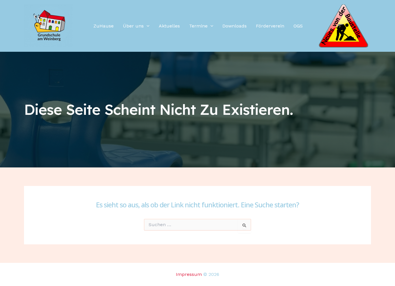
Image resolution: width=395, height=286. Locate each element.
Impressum (189, 274)
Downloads (234, 26)
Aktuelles (169, 26)
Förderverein (270, 26)
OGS (298, 26)
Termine (198, 26)
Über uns (133, 26)
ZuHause (103, 26)
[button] (146, 26)
